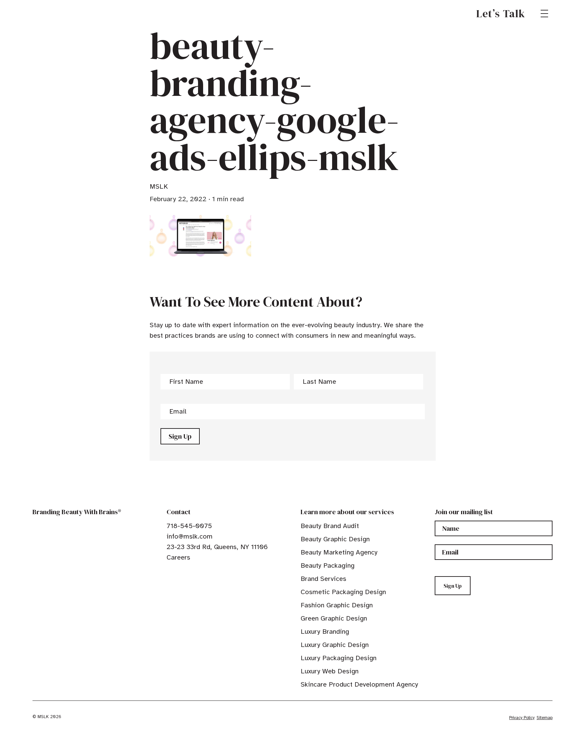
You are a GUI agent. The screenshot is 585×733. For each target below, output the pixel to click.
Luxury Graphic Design (335, 645)
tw (180, 573)
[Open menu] (544, 13)
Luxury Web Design (330, 671)
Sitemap (544, 717)
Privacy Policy (522, 717)
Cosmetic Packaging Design (343, 592)
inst (201, 573)
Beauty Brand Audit (330, 526)
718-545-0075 (189, 526)
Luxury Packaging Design (338, 658)
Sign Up (180, 436)
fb (170, 573)
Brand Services (323, 578)
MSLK (56, 13)
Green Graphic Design (334, 618)
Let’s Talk (500, 13)
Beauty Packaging (327, 565)
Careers (178, 557)
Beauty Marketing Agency (339, 552)
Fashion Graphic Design (337, 605)
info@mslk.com (190, 536)
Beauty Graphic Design (335, 539)
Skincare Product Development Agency (359, 684)
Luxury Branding (325, 631)
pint (191, 573)
